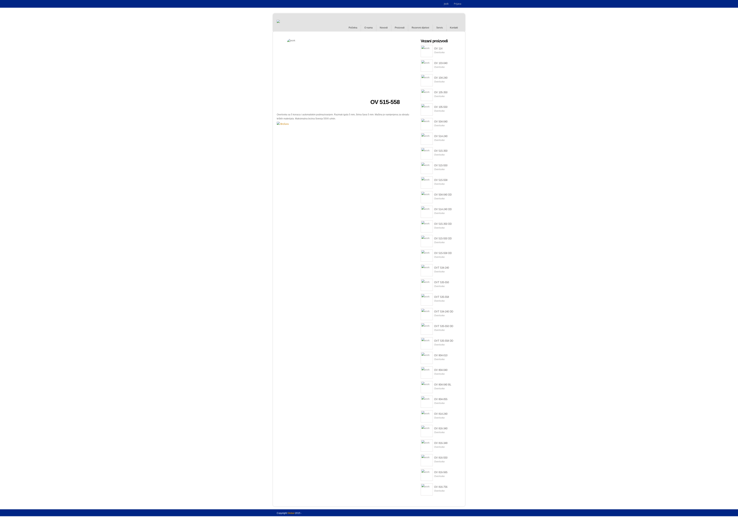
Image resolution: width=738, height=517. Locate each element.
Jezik (446, 3)
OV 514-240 (440, 136)
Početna (353, 27)
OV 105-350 (440, 92)
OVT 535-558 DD (443, 340)
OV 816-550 (440, 457)
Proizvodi (400, 27)
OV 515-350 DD (443, 223)
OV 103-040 (440, 63)
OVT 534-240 (441, 267)
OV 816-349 (440, 443)
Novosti (384, 27)
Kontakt (454, 27)
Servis (439, 27)
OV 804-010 (440, 355)
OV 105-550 (440, 107)
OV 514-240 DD (443, 209)
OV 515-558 (440, 180)
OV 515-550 (440, 165)
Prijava (457, 3)
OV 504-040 (440, 121)
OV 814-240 (440, 413)
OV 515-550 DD (443, 238)
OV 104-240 (440, 77)
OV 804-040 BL (442, 384)
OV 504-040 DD (443, 194)
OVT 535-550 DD (443, 326)
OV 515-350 (440, 150)
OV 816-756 (440, 486)
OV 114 (438, 48)
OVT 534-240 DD (443, 311)
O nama (368, 27)
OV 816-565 (440, 472)
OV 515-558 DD (443, 253)
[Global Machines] (278, 22)
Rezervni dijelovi (420, 27)
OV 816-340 (440, 428)
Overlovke (439, 52)
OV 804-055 (440, 399)
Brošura (284, 124)
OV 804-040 (440, 370)
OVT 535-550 (441, 282)
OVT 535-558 (441, 297)
